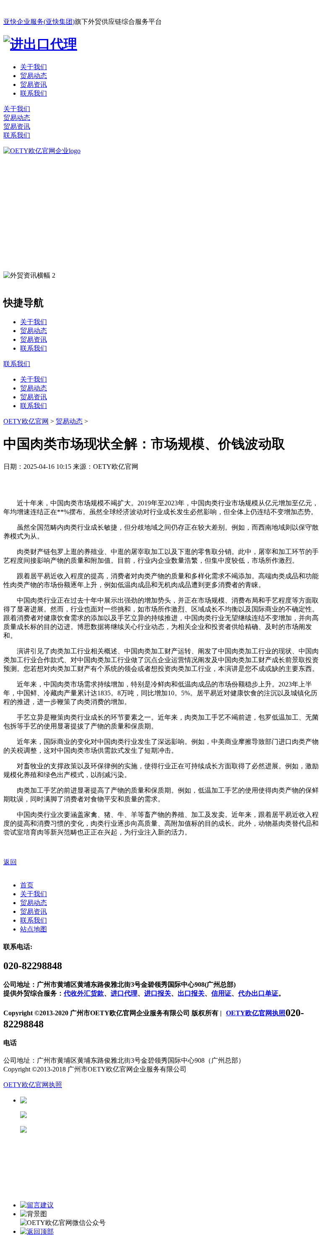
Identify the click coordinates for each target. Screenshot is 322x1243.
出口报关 (191, 993)
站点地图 (33, 929)
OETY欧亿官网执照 (256, 1013)
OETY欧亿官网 (26, 421)
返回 (10, 862)
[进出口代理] (40, 44)
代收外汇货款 (84, 993)
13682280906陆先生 (92, 1129)
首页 (27, 885)
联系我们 (33, 93)
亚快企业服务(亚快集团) (39, 21)
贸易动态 (33, 75)
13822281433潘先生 (92, 1114)
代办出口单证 (258, 993)
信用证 (221, 993)
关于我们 (33, 66)
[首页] (41, 150)
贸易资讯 (33, 84)
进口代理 (124, 993)
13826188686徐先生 (92, 1100)
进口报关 (157, 993)
